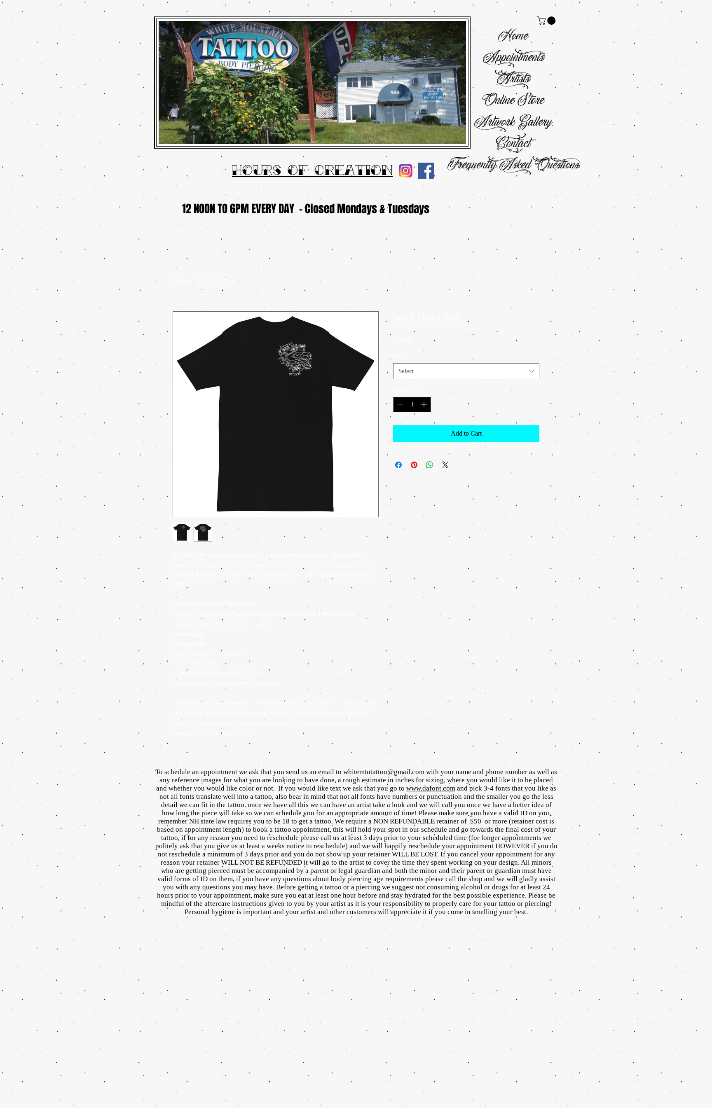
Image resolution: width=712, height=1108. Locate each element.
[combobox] (466, 371)
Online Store (513, 100)
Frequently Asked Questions (513, 165)
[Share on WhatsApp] (430, 465)
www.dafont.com (430, 788)
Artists (513, 79)
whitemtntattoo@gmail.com (383, 772)
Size (400, 355)
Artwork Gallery (513, 122)
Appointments (513, 57)
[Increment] (424, 404)
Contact (513, 144)
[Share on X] (445, 465)
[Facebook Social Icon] (426, 171)
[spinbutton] (412, 404)
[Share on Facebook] (398, 465)
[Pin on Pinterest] (414, 465)
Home (513, 36)
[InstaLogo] (406, 171)
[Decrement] (399, 404)
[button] (547, 20)
